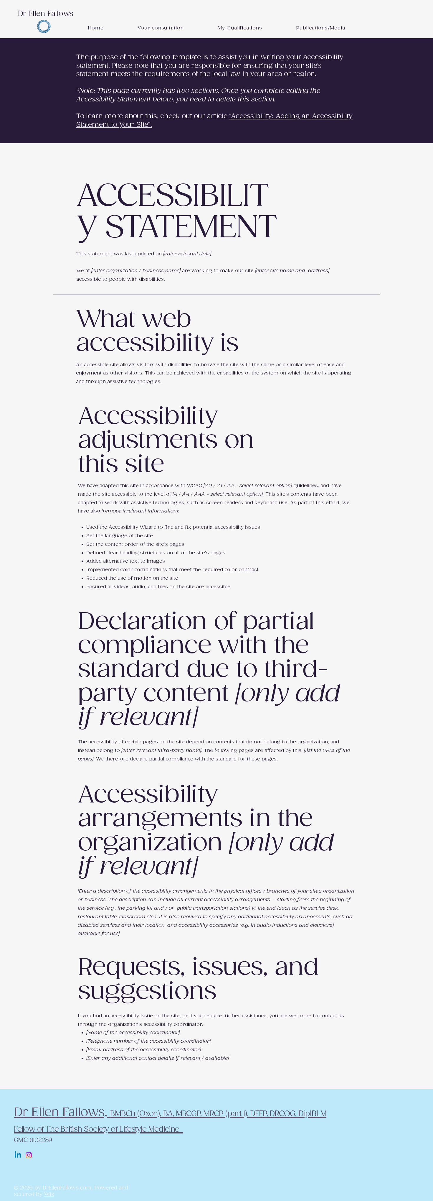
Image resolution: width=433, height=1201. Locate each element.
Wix (49, 1194)
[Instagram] (29, 1155)
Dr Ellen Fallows (45, 13)
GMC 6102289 (33, 1140)
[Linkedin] (18, 1155)
